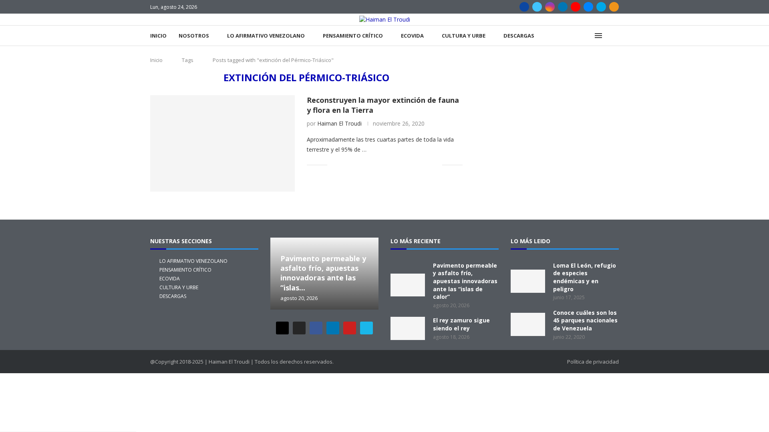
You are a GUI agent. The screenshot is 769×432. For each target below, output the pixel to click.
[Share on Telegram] (402, 164)
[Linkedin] (563, 7)
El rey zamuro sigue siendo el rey (461, 324)
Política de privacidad (593, 361)
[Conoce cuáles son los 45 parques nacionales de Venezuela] (528, 324)
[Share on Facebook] (343, 164)
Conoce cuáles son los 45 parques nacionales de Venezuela (585, 320)
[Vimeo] (601, 7)
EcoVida (412, 35)
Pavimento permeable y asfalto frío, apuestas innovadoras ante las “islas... (323, 273)
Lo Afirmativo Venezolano (266, 35)
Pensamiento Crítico (353, 35)
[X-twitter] (282, 328)
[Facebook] (524, 7)
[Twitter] (537, 7)
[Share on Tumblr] (377, 164)
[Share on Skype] (419, 164)
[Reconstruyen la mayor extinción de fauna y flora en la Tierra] (222, 143)
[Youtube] (575, 7)
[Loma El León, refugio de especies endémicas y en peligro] (528, 281)
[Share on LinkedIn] (368, 164)
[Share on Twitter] (352, 164)
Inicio (158, 35)
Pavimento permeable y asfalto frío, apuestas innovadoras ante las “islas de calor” (465, 281)
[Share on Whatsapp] (394, 164)
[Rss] (614, 7)
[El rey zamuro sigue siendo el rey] (408, 328)
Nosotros (194, 35)
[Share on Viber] (427, 164)
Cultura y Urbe (463, 35)
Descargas (518, 35)
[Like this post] (333, 164)
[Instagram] (550, 7)
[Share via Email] (436, 164)
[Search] (615, 36)
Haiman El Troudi (339, 123)
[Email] (588, 7)
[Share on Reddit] (385, 164)
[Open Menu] (598, 35)
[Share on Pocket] (411, 164)
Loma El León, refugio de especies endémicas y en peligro (584, 277)
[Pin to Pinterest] (360, 164)
